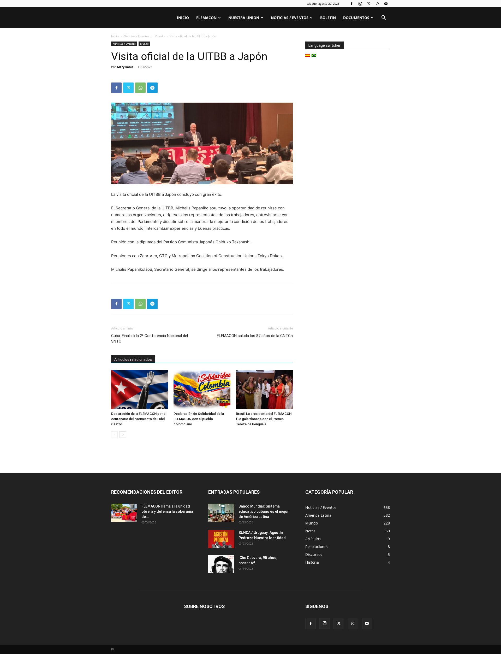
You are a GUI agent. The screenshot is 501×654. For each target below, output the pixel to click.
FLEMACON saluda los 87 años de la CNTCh (255, 335)
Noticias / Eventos (289, 17)
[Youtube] (386, 3)
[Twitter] (369, 3)
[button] (383, 18)
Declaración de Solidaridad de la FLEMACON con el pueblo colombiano (199, 419)
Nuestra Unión (243, 17)
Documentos (356, 17)
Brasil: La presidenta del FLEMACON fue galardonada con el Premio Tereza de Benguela (263, 419)
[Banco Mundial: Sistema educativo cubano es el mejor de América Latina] (221, 513)
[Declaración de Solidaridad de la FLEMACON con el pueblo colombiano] (202, 389)
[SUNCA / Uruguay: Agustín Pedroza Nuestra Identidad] (221, 539)
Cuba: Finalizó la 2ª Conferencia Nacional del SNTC (149, 338)
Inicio (183, 17)
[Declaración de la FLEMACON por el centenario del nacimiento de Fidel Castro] (139, 389)
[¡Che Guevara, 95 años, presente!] (221, 564)
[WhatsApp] (377, 3)
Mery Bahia (125, 67)
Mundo (159, 36)
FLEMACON (206, 17)
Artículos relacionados (133, 359)
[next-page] (123, 434)
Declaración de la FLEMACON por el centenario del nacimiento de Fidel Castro (138, 419)
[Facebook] (351, 3)
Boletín (328, 17)
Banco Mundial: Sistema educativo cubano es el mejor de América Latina (263, 511)
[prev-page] (114, 434)
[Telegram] (152, 88)
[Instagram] (360, 3)
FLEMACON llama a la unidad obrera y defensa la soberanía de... (167, 511)
